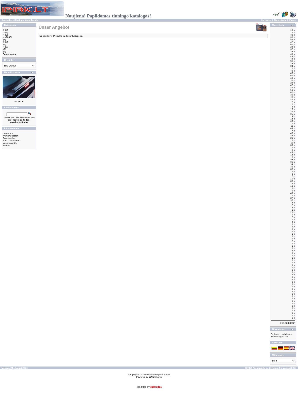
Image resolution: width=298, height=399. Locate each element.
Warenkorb (280, 20)
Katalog (18, 20)
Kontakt (6, 145)
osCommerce (155, 377)
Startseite (7, 20)
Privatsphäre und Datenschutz (12, 139)
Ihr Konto (266, 20)
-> (4, 30)
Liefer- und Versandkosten (10, 134)
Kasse (292, 20)
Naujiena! (108, 16)
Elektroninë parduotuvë (158, 374)
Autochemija (31, 20)
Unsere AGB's (10, 143)
